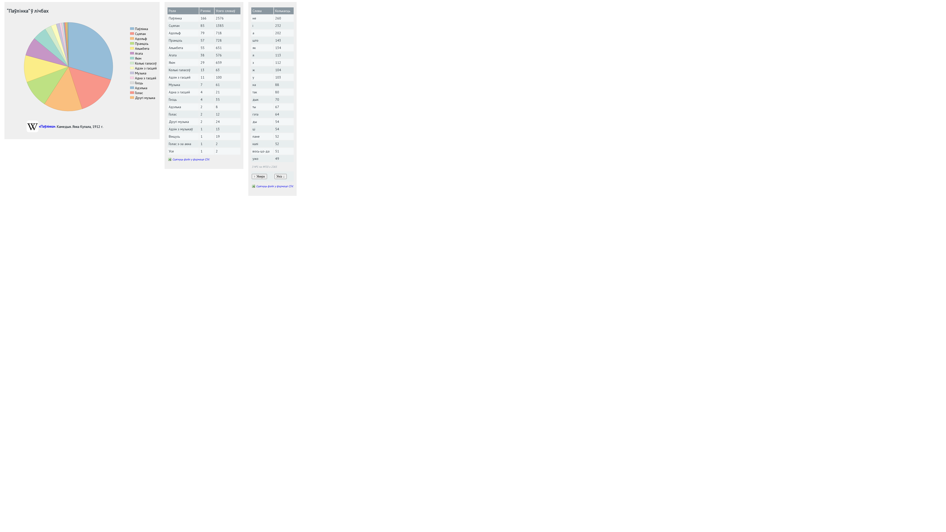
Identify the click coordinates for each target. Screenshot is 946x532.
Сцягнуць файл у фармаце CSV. (190, 159)
